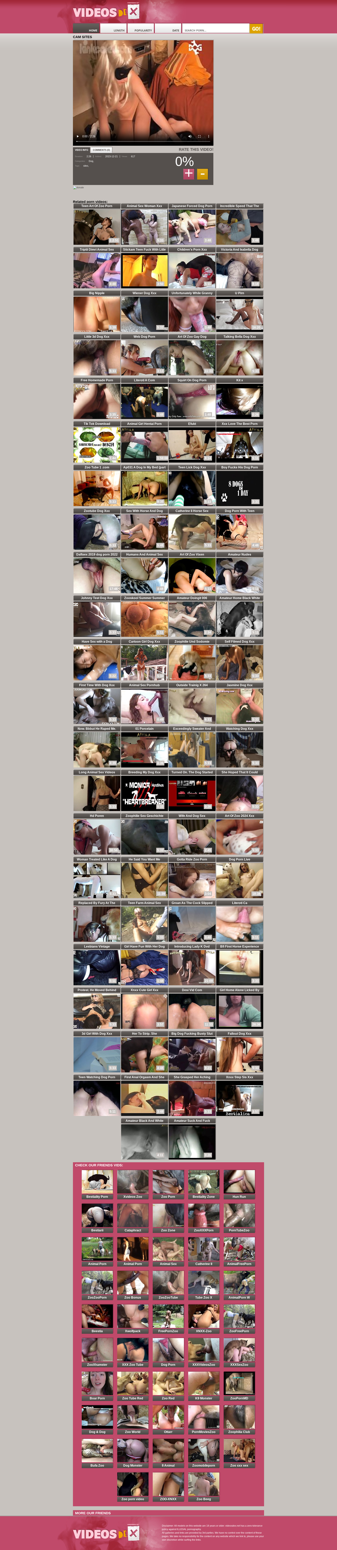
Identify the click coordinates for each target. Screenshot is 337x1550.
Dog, (91, 161)
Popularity (143, 30)
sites (85, 165)
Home (93, 30)
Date (175, 30)
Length (119, 30)
